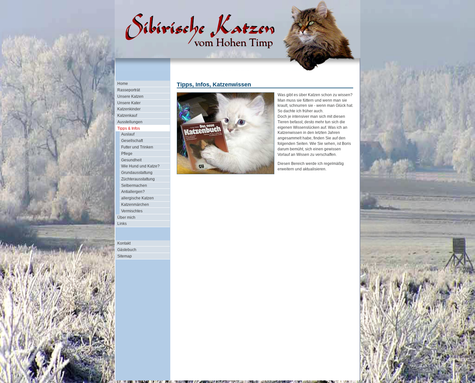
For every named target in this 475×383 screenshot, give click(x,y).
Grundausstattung (137, 172)
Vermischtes (131, 211)
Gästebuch (126, 249)
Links (122, 223)
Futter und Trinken (137, 147)
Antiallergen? (133, 191)
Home (122, 83)
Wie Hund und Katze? (140, 166)
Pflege (126, 153)
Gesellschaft (132, 140)
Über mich (126, 217)
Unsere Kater (129, 103)
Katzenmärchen (135, 204)
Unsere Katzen (130, 96)
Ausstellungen (129, 122)
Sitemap (124, 256)
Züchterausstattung (138, 179)
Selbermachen (134, 185)
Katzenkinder (129, 109)
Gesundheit (131, 160)
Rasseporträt (128, 90)
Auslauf (127, 134)
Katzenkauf (127, 115)
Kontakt (124, 243)
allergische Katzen (137, 198)
